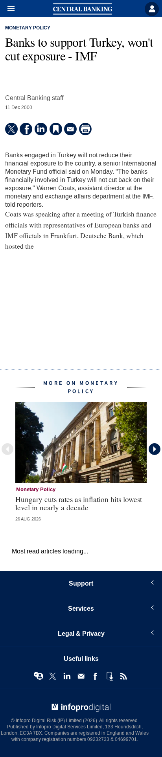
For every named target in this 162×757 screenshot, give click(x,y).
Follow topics (38, 676)
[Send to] (70, 129)
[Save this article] (56, 129)
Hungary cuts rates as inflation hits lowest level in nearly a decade (78, 503)
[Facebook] (26, 129)
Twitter (52, 676)
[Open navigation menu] (7, 9)
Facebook (95, 676)
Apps (109, 676)
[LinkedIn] (41, 129)
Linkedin (67, 676)
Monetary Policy (27, 28)
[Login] (152, 9)
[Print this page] (85, 129)
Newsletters (81, 676)
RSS (123, 676)
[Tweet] (11, 129)
